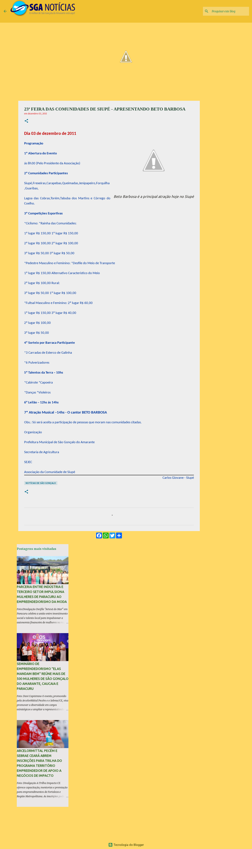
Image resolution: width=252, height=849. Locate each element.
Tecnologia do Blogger (128, 844)
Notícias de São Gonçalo (41, 483)
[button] (26, 121)
